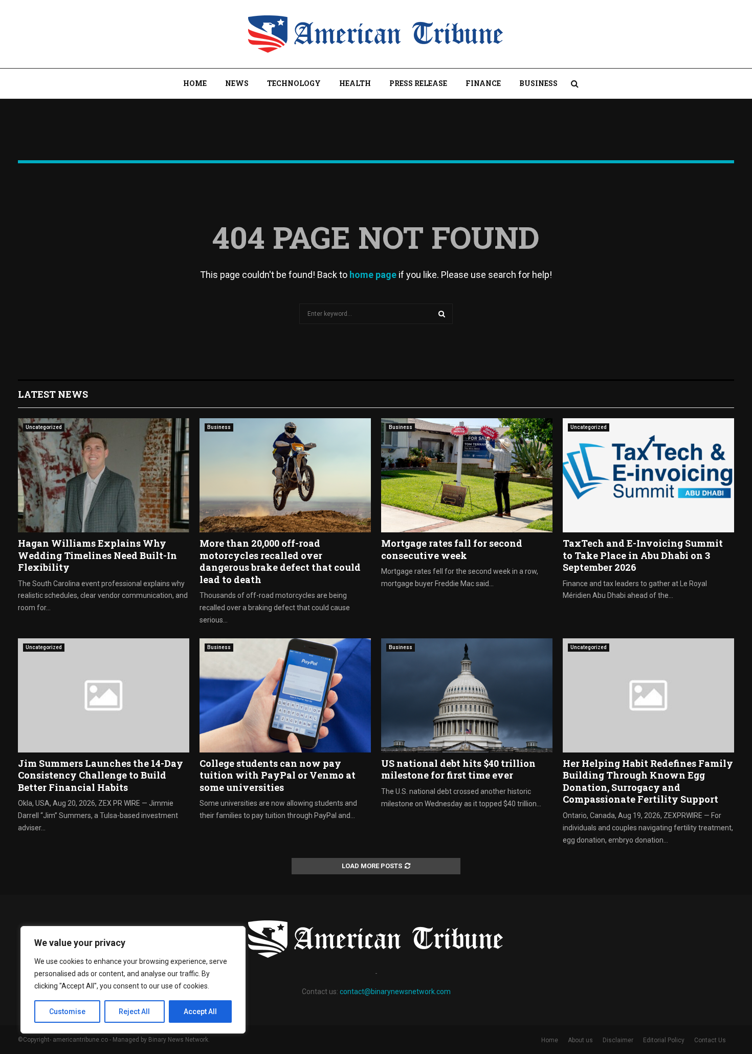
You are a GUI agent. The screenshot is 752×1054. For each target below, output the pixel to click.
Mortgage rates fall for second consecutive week (451, 549)
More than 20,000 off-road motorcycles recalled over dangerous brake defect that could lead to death (280, 561)
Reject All (134, 1011)
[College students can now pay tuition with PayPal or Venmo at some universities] (285, 695)
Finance (483, 83)
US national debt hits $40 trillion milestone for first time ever (458, 769)
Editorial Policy (663, 1040)
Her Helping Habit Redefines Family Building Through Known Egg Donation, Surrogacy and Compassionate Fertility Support (648, 781)
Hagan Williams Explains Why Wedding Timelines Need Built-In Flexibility (97, 555)
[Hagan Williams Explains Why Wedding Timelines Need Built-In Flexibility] (103, 475)
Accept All (200, 1011)
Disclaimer (618, 1040)
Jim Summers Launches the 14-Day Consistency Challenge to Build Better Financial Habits (100, 775)
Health (355, 83)
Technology (294, 83)
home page (372, 274)
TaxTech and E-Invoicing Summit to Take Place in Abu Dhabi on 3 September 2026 (643, 555)
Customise (67, 1011)
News (237, 83)
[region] (133, 980)
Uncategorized (44, 427)
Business (538, 83)
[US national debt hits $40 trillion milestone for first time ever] (466, 695)
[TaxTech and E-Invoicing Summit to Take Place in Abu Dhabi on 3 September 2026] (648, 475)
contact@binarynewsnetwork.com (395, 991)
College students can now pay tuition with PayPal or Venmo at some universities (278, 775)
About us (580, 1040)
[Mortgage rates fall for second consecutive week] (466, 475)
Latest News (53, 394)
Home (195, 83)
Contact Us (710, 1040)
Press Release (418, 83)
